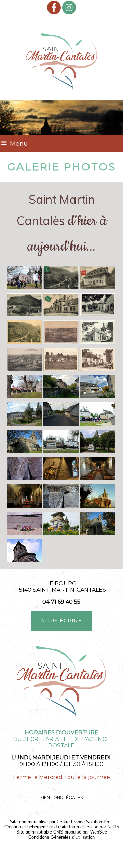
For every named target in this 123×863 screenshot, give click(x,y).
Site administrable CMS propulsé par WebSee (61, 832)
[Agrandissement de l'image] (24, 287)
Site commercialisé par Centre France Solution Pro (60, 821)
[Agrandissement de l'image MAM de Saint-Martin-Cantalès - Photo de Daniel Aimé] (61, 533)
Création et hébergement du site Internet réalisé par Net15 (61, 826)
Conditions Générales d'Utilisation (61, 837)
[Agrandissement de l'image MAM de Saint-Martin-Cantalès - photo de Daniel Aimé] (61, 451)
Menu (19, 143)
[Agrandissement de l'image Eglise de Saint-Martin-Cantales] (24, 451)
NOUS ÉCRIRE (61, 621)
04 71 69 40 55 (61, 602)
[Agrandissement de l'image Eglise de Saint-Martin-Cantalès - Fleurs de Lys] (24, 478)
